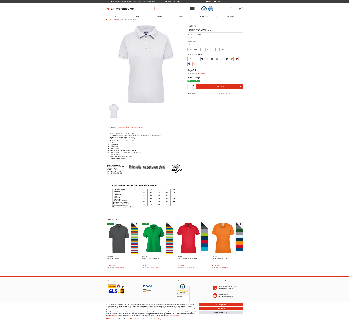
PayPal (135, 319)
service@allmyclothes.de (225, 288)
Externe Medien (124, 319)
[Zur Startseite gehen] (106, 19)
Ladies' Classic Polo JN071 (150, 258)
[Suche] (192, 8)
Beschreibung (112, 127)
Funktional (144, 319)
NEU (116, 16)
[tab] (112, 127)
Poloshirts (116, 19)
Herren (159, 16)
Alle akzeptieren (221, 305)
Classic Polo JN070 (113, 258)
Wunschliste (193, 93)
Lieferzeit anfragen (224, 93)
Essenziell (112, 319)
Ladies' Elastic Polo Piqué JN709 (187, 258)
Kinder (180, 16)
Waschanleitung (124, 127)
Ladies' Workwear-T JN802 (220, 258)
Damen (137, 16)
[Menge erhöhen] (193, 85)
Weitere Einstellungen (156, 319)
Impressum (113, 315)
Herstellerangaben (137, 127)
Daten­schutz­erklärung (172, 315)
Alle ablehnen (221, 308)
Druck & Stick (229, 16)
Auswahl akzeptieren (220, 312)
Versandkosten (201, 73)
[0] (241, 9)
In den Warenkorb (218, 87)
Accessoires (204, 16)
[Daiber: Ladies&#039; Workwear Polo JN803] (145, 185)
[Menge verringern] (193, 88)
